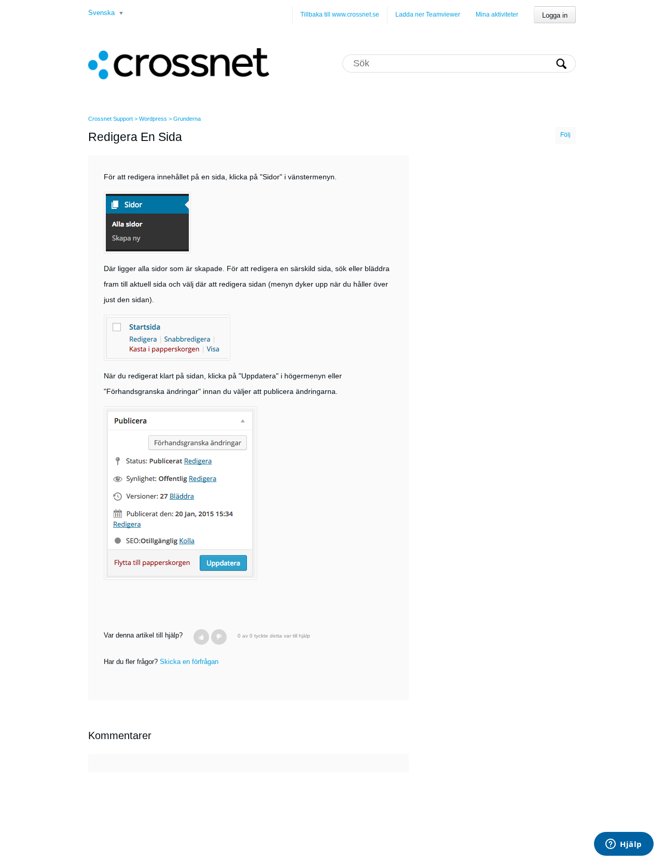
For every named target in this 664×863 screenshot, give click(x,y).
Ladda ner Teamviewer (427, 14)
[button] (201, 637)
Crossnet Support (110, 119)
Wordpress (153, 119)
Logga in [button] (555, 15)
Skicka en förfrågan (189, 662)
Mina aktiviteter (497, 14)
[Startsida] (178, 63)
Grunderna (187, 119)
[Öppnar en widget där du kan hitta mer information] (624, 845)
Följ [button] (565, 134)
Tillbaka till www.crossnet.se (339, 14)
